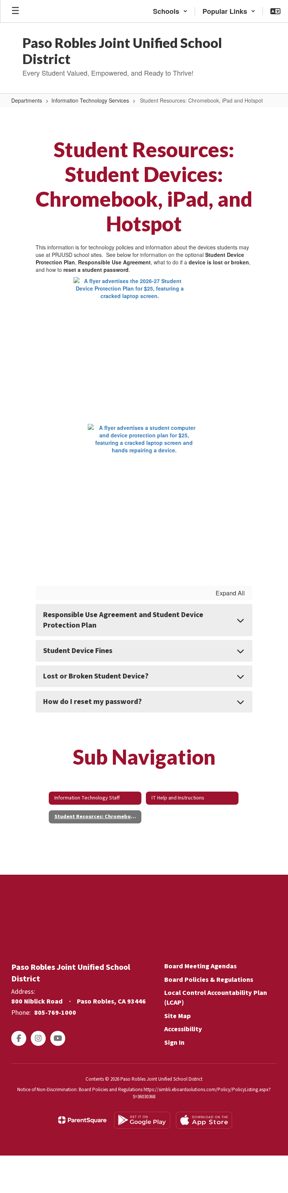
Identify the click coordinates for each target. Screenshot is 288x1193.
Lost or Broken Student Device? (95, 676)
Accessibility (183, 1029)
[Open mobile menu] (15, 11)
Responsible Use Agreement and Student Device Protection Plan (123, 620)
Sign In (174, 1042)
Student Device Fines (77, 651)
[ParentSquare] (82, 1120)
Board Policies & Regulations (208, 979)
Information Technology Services (90, 100)
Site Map (177, 1016)
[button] (170, 11)
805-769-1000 (55, 1012)
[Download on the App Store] (204, 1120)
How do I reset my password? (92, 701)
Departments (26, 100)
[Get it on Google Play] (142, 1120)
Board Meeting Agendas (200, 966)
